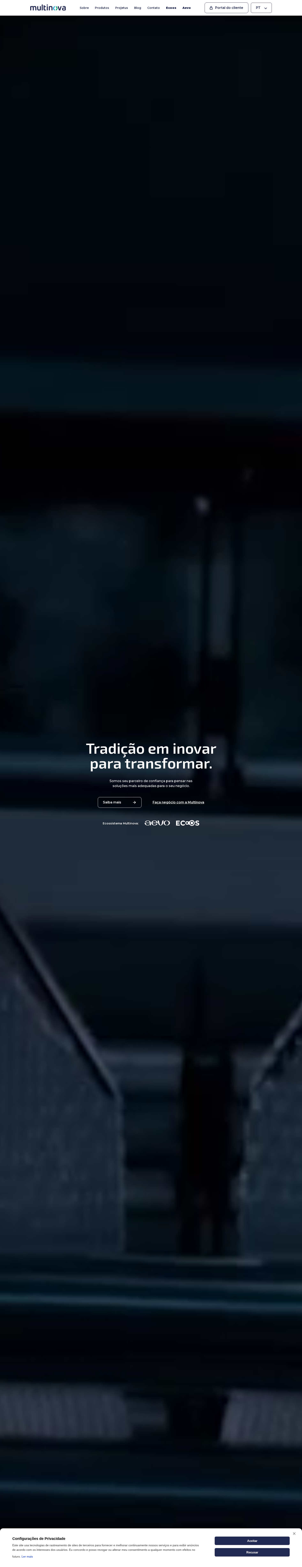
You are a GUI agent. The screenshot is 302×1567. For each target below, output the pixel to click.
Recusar (252, 1552)
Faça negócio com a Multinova (178, 802)
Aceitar (252, 1541)
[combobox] (261, 8)
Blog (137, 8)
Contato (153, 8)
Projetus (121, 8)
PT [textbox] (258, 8)
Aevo (186, 8)
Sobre (84, 8)
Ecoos (171, 8)
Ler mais (27, 1556)
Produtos (102, 8)
